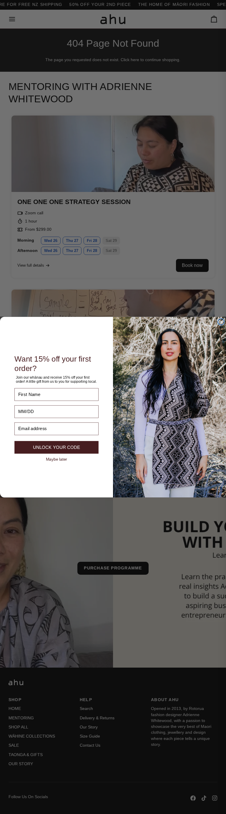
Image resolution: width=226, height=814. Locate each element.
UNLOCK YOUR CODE (56, 446)
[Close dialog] (221, 321)
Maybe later (56, 459)
